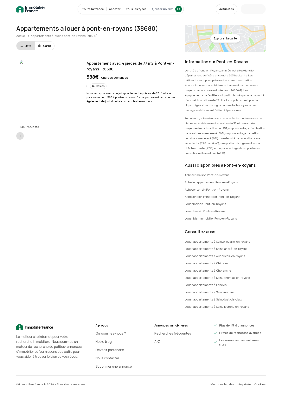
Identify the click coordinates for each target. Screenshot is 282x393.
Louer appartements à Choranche (208, 270)
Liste (28, 46)
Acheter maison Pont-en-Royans (207, 175)
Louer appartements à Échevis (206, 285)
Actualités (226, 9)
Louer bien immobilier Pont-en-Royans (211, 218)
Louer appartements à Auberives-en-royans (215, 256)
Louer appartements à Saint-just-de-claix (213, 299)
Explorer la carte (225, 38)
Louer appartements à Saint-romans (210, 292)
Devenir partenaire (110, 350)
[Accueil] (49, 327)
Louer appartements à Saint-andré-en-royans (216, 249)
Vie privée (244, 384)
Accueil (21, 36)
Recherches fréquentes (172, 333)
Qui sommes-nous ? (111, 333)
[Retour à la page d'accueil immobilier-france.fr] (30, 9)
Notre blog (104, 341)
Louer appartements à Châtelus (207, 263)
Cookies (260, 384)
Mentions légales (222, 384)
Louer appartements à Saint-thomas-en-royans (217, 278)
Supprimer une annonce (114, 366)
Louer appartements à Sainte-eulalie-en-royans (217, 241)
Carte (47, 46)
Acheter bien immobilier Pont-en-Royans (212, 197)
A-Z (157, 341)
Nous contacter (107, 358)
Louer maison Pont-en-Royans (205, 204)
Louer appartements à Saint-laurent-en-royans (217, 307)
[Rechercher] (178, 9)
